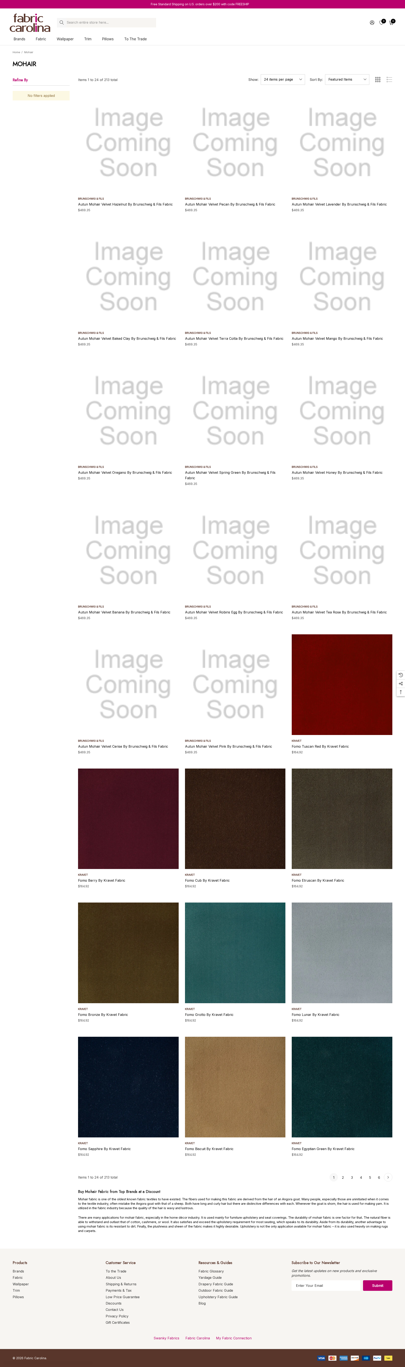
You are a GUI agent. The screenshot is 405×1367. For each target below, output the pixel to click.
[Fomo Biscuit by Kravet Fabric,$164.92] (235, 1087)
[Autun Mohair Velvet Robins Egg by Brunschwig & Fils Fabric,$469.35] (235, 550)
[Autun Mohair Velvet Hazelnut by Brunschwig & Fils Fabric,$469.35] (128, 142)
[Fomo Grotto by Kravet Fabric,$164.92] (235, 953)
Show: (253, 79)
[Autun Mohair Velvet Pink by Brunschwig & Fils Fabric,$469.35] (235, 684)
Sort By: (316, 79)
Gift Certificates (118, 1322)
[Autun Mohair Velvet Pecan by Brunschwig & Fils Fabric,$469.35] (235, 142)
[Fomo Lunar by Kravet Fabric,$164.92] (342, 953)
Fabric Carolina (197, 1338)
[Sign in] (372, 22)
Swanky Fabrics (166, 1338)
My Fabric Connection (234, 1338)
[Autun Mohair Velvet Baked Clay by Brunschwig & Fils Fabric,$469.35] (128, 276)
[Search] (61, 22)
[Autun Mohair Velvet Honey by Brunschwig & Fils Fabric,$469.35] (342, 411)
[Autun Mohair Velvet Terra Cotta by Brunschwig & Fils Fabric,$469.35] (235, 276)
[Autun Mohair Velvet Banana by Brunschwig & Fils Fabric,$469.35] (128, 550)
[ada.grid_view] (378, 79)
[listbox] (347, 79)
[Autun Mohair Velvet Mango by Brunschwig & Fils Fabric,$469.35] (342, 276)
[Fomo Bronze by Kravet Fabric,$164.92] (128, 953)
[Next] (388, 1177)
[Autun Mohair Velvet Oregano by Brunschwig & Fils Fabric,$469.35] (128, 411)
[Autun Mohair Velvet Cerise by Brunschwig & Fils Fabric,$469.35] (128, 684)
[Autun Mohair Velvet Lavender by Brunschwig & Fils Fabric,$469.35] (342, 142)
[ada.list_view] (389, 79)
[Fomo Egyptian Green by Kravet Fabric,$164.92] (342, 1087)
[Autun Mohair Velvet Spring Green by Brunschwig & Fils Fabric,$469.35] (235, 411)
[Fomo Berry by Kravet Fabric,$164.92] (128, 819)
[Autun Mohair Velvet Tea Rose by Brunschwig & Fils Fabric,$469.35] (342, 550)
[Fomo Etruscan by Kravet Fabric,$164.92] (342, 819)
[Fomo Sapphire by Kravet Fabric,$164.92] (128, 1087)
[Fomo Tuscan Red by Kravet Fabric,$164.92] (342, 684)
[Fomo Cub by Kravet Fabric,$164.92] (235, 819)
